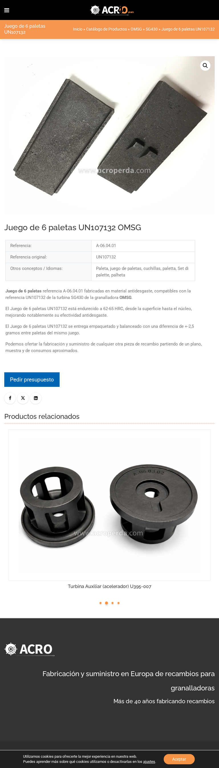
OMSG (136, 29)
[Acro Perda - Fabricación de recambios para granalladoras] (112, 10)
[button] (205, 65)
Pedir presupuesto (32, 379)
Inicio (77, 29)
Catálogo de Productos (106, 29)
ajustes (149, 761)
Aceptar (179, 759)
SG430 (152, 29)
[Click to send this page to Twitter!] (23, 398)
